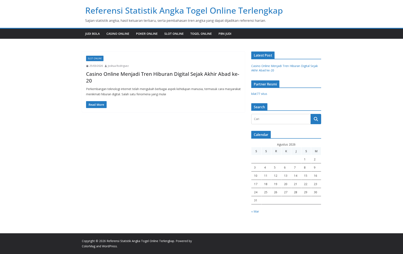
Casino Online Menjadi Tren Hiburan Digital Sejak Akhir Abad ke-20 (162, 77)
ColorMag (88, 246)
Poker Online (147, 34)
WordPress (109, 246)
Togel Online (201, 34)
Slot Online (174, 34)
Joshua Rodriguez (118, 66)
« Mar (255, 211)
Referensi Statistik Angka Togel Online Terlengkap (184, 10)
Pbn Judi (225, 34)
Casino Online (117, 34)
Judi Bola (92, 34)
